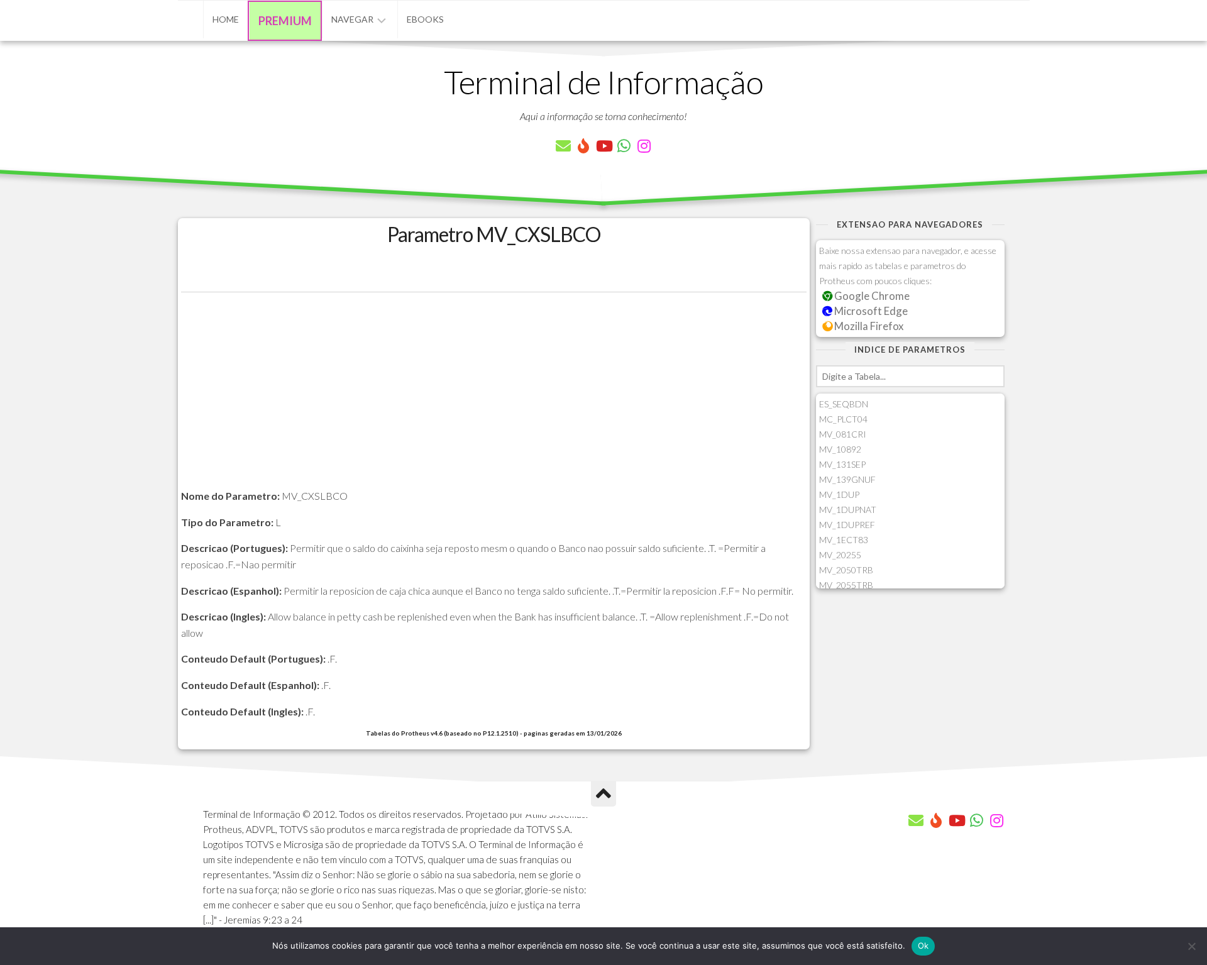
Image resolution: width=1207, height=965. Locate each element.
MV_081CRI (842, 434)
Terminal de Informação (603, 82)
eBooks (425, 19)
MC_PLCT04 (843, 419)
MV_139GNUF (847, 479)
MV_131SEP (842, 464)
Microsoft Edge (870, 310)
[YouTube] (603, 145)
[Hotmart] (583, 145)
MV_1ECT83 (843, 539)
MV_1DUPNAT (847, 509)
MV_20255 (840, 554)
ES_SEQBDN (843, 404)
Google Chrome (871, 295)
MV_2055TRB (846, 585)
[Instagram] (643, 145)
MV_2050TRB (846, 570)
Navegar (352, 19)
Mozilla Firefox (867, 326)
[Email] (563, 145)
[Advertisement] (494, 400)
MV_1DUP (839, 494)
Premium (285, 20)
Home (225, 19)
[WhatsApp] (623, 145)
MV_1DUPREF (847, 524)
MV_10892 (840, 449)
